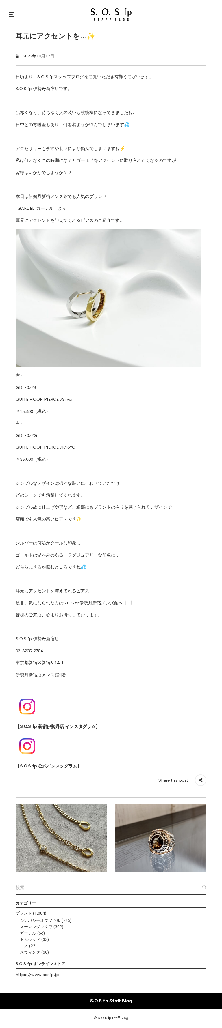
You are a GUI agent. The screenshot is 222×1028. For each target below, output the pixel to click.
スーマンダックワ (36, 926)
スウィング (30, 952)
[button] (12, 14)
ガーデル (28, 933)
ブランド (24, 913)
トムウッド (30, 939)
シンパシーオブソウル (40, 920)
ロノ (24, 945)
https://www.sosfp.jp (37, 974)
